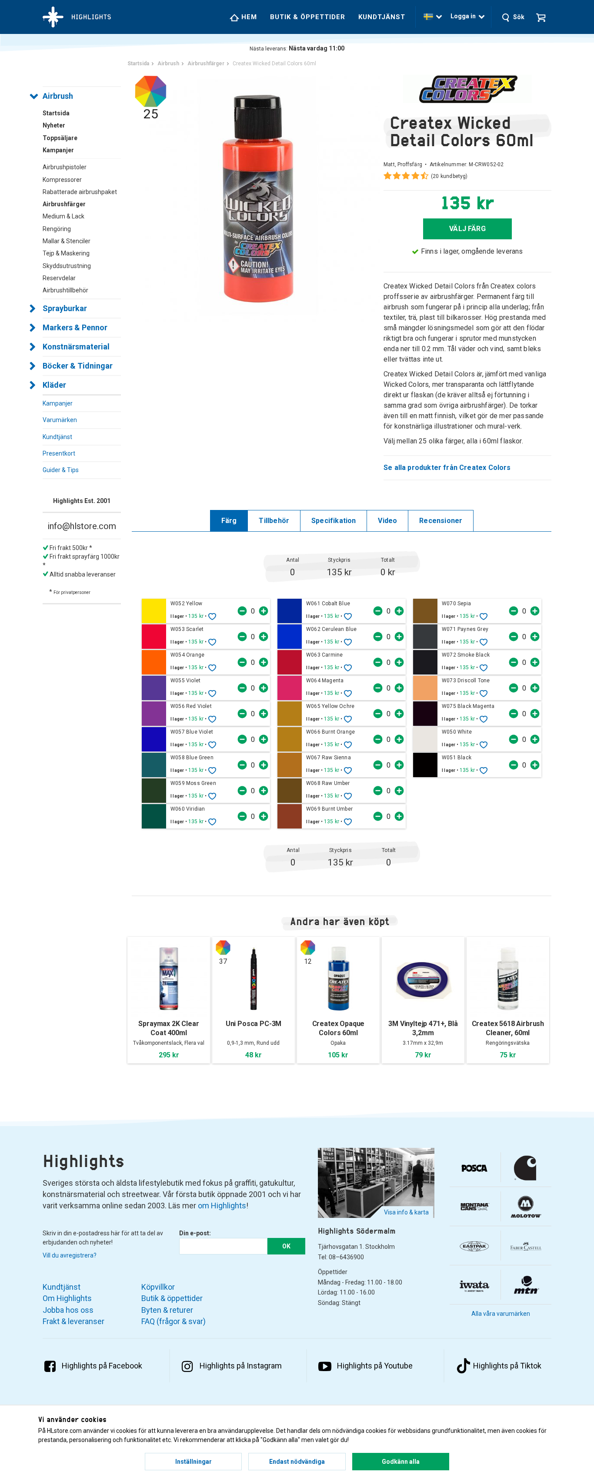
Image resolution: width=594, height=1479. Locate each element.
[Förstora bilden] (257, 198)
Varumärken (60, 419)
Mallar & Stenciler (66, 241)
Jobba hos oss (68, 1310)
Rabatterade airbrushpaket (80, 191)
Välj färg (467, 229)
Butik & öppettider (307, 17)
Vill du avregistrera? (70, 1255)
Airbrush (58, 96)
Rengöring (57, 228)
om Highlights (222, 1205)
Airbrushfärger (64, 204)
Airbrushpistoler (65, 167)
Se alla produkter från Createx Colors (447, 467)
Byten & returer (167, 1310)
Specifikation (333, 520)
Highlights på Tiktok (507, 1365)
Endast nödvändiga (297, 1461)
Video (387, 520)
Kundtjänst (381, 17)
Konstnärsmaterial (76, 346)
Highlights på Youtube (375, 1365)
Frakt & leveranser (73, 1321)
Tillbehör (274, 520)
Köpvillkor (158, 1286)
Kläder (54, 384)
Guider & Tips (61, 469)
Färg (229, 520)
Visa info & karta (406, 1212)
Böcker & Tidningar (78, 365)
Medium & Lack (63, 216)
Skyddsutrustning (67, 265)
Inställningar (193, 1461)
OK (286, 1246)
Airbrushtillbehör (65, 290)
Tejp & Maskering (66, 253)
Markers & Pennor (75, 327)
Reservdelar (59, 278)
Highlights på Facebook (102, 1365)
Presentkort (59, 453)
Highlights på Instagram (241, 1365)
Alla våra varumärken (500, 1313)
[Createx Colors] (467, 89)
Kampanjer (58, 403)
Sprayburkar (65, 308)
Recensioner (440, 520)
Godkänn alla (401, 1461)
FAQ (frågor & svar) (173, 1321)
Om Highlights (67, 1298)
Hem (248, 17)
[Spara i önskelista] (212, 616)
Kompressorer (62, 179)
